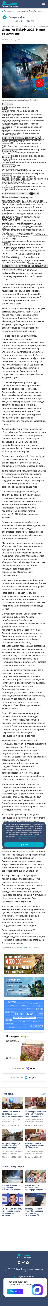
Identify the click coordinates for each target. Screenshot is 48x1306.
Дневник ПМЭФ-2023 (12, 947)
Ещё (43, 1094)
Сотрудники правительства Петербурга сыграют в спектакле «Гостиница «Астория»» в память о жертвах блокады (25, 11)
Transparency (26, 213)
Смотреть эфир (17, 17)
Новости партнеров (13, 1166)
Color (4, 213)
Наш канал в (18, 1068)
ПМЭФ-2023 (37, 947)
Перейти (15, 1291)
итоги (27, 947)
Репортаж (7, 1093)
